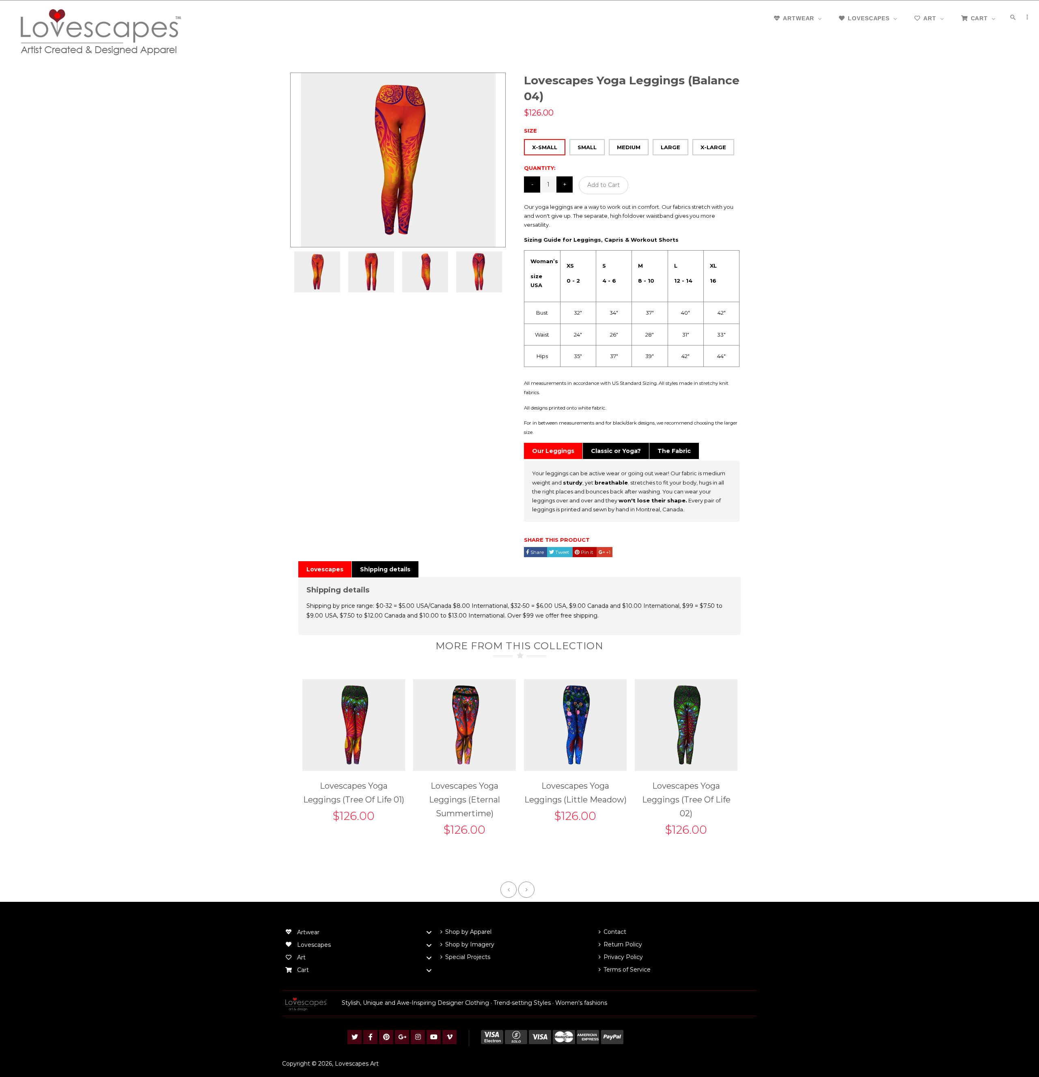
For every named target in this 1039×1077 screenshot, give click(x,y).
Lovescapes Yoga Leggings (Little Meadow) (575, 793)
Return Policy (623, 944)
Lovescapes (324, 569)
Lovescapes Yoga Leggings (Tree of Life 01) (353, 793)
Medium (628, 147)
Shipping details (385, 569)
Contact (615, 931)
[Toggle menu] (429, 932)
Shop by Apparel (468, 931)
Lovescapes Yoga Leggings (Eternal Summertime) (464, 799)
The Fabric (674, 451)
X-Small (544, 147)
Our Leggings (553, 451)
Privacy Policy (623, 957)
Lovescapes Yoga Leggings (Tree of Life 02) (686, 799)
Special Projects (467, 957)
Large (670, 147)
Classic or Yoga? (616, 451)
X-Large (713, 147)
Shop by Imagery (469, 944)
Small (587, 147)
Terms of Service (627, 969)
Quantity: (540, 168)
